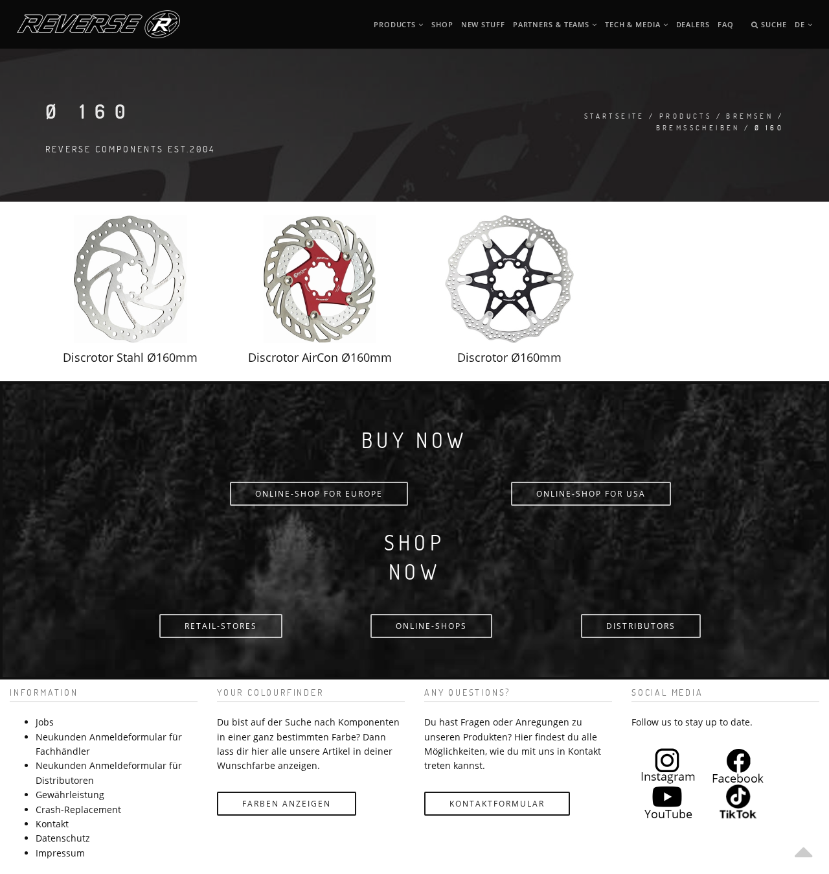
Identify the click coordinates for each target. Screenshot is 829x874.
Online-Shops (431, 626)
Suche (772, 24)
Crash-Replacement (78, 809)
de (801, 24)
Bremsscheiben (698, 127)
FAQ (726, 24)
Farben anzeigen (286, 803)
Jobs (45, 722)
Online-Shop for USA (591, 493)
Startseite (614, 116)
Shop (442, 24)
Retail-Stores (221, 626)
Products (396, 24)
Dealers (693, 24)
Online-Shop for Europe (319, 493)
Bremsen (749, 116)
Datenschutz (63, 838)
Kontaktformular (497, 803)
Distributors (641, 626)
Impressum (60, 853)
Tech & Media (634, 24)
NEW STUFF (483, 24)
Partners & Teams (552, 24)
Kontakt (52, 824)
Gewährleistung (70, 794)
